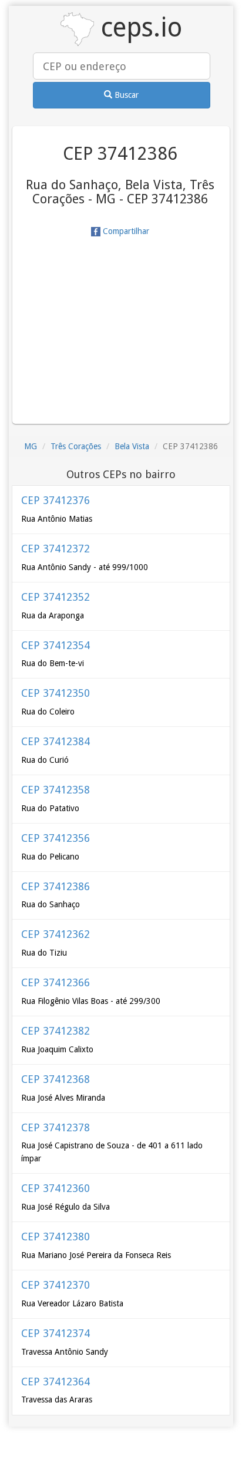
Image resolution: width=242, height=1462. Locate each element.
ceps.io (138, 27)
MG (30, 446)
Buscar (125, 95)
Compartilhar (124, 231)
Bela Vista (132, 446)
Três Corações (76, 446)
